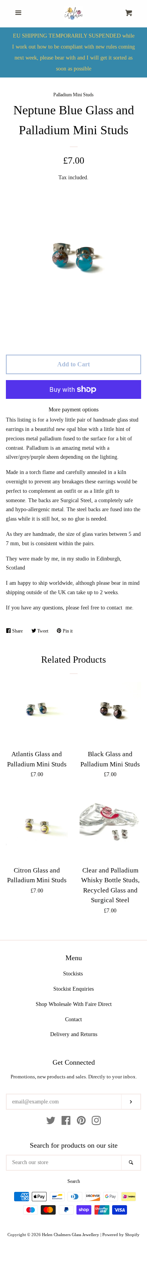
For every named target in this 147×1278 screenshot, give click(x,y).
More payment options (73, 410)
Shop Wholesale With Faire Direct (74, 1004)
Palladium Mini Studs (73, 94)
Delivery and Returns (73, 1034)
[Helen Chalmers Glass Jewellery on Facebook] (66, 1122)
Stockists (73, 974)
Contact (73, 1019)
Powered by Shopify (121, 1234)
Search (73, 1181)
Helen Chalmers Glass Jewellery (70, 1234)
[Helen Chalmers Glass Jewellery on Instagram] (96, 1122)
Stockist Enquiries (73, 989)
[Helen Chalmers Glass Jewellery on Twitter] (51, 1122)
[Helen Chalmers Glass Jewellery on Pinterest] (81, 1122)
